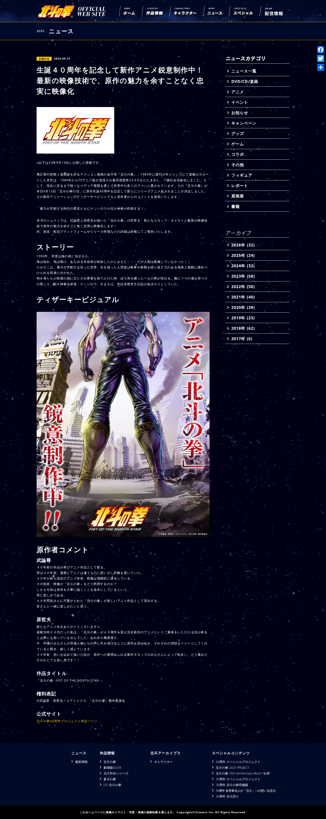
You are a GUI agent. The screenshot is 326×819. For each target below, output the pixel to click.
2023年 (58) (243, 276)
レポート (239, 185)
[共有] (320, 67)
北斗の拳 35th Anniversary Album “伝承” (243, 773)
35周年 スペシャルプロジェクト (238, 779)
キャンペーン (244, 123)
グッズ (237, 133)
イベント (239, 102)
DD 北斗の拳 (112, 785)
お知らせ (239, 112)
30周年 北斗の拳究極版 (232, 785)
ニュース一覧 (244, 71)
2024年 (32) (243, 265)
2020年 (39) (243, 307)
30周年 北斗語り (227, 796)
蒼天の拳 (110, 779)
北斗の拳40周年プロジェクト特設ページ (67, 721)
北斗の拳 (110, 762)
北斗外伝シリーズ (116, 773)
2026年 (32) (243, 245)
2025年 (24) (243, 255)
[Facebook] (320, 49)
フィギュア (241, 175)
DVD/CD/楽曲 (244, 81)
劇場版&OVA (112, 767)
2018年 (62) (243, 328)
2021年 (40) (243, 297)
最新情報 (81, 762)
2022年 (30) (243, 286)
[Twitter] (320, 58)
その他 (237, 164)
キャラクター (163, 762)
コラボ (237, 154)
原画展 (237, 196)
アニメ (237, 91)
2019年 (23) (243, 317)
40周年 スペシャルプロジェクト (238, 762)
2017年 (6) (241, 338)
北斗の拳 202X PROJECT (232, 767)
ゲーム (237, 143)
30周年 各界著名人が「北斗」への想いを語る (246, 790)
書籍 (235, 206)
